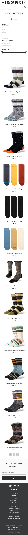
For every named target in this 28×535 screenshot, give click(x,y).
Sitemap (14, 521)
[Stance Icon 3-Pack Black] (14, 207)
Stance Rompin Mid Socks (14, 286)
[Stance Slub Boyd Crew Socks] (14, 110)
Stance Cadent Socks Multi (14, 448)
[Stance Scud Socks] (14, 401)
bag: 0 (24, 2)
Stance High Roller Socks (14, 156)
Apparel (14, 495)
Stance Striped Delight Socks (14, 92)
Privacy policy (14, 510)
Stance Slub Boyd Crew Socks (14, 124)
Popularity (5, 38)
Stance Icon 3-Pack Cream (14, 253)
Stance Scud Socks (14, 415)
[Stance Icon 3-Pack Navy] (14, 174)
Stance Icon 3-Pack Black (14, 221)
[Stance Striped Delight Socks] (14, 77)
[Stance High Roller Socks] (14, 142)
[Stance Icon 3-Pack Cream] (14, 239)
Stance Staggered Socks (14, 383)
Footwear (14, 498)
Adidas (4, 32)
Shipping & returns (14, 516)
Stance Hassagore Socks (14, 318)
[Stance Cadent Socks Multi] (14, 433)
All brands (5, 25)
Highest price (6, 43)
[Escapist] (14, 3)
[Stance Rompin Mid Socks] (14, 271)
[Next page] (17, 454)
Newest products (7, 40)
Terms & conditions (14, 508)
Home (3, 9)
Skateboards (14, 493)
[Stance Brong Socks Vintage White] (14, 336)
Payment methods (14, 512)
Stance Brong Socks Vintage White (14, 350)
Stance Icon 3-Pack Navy (14, 189)
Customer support (14, 518)
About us (14, 506)
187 (2, 27)
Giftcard (14, 502)
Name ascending (6, 45)
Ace (3, 31)
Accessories (14, 500)
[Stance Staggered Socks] (14, 368)
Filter (15, 19)
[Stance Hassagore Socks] (14, 304)
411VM (3, 29)
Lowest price (6, 42)
